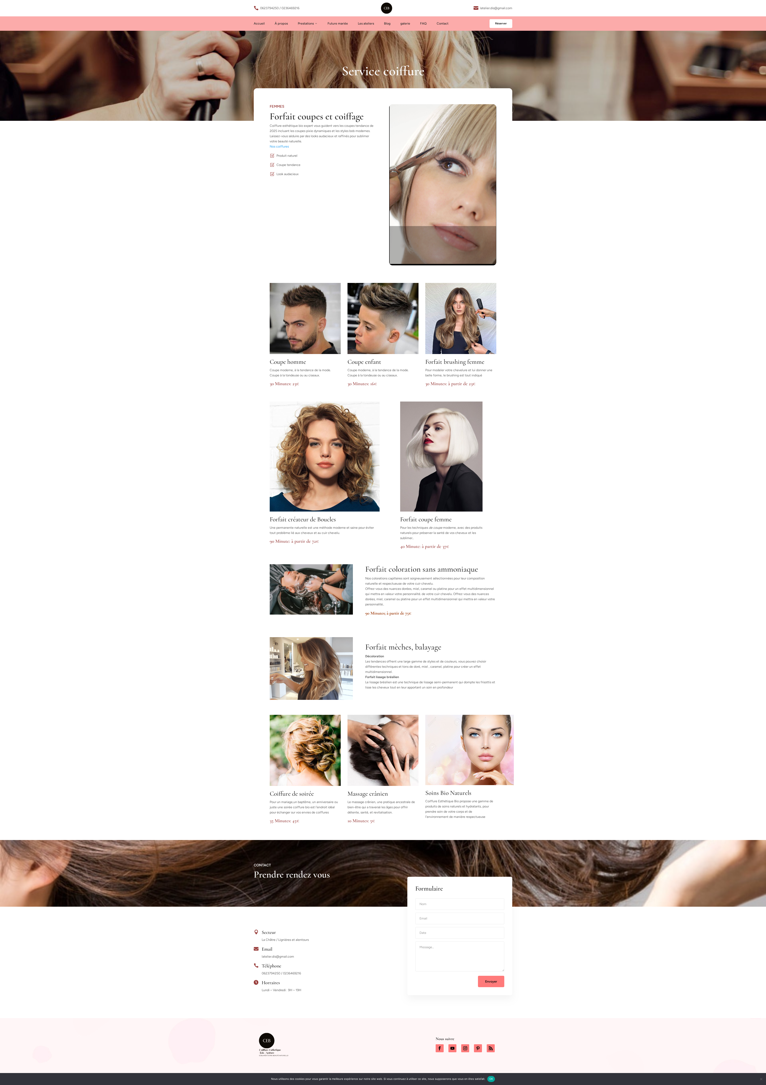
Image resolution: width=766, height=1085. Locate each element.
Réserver (501, 23)
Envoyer (491, 981)
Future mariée (338, 23)
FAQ (423, 23)
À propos (281, 23)
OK (491, 1078)
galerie (405, 23)
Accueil (259, 23)
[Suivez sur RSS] (491, 1048)
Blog (387, 23)
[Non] (761, 1079)
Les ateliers (366, 23)
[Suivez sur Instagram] (465, 1048)
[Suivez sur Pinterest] (478, 1048)
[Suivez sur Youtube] (452, 1048)
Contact (442, 23)
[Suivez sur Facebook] (440, 1048)
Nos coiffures (279, 146)
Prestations (308, 23)
